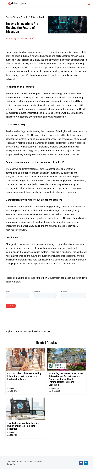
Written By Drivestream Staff (20, 38)
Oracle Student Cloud (16, 17)
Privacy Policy (12, 464)
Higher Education (42, 331)
